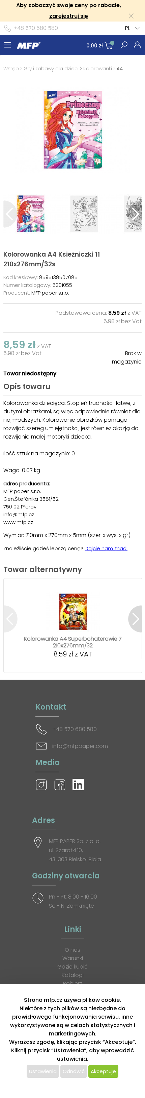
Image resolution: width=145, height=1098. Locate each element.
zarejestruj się (68, 16)
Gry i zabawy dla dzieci (51, 68)
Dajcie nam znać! (106, 548)
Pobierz (72, 983)
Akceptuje (103, 1071)
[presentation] (10, 214)
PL (127, 28)
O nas (72, 950)
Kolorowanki (97, 68)
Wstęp (11, 68)
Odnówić (74, 1071)
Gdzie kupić (72, 967)
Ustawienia (43, 1071)
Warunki (72, 958)
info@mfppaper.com (80, 746)
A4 (120, 68)
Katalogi (73, 975)
